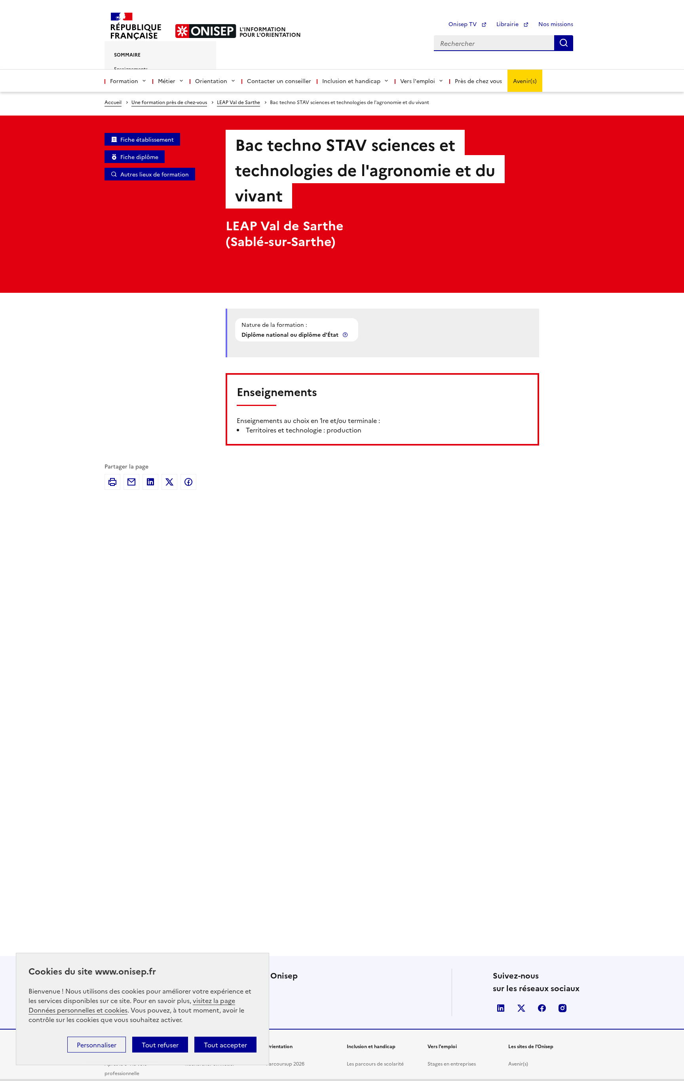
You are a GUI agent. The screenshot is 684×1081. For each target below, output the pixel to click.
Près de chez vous (478, 81)
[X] (169, 482)
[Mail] (131, 482)
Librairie (508, 24)
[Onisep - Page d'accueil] (205, 31)
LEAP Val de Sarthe (238, 102)
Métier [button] (166, 81)
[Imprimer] (112, 482)
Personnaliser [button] (96, 1044)
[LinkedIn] (150, 482)
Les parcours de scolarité (375, 1063)
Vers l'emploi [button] (417, 81)
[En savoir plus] (346, 334)
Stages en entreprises (452, 1063)
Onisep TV (463, 24)
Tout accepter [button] (225, 1044)
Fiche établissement (147, 139)
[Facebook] (188, 482)
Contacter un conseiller (279, 81)
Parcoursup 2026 (285, 1063)
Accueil (113, 102)
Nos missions (555, 24)
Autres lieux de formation (154, 174)
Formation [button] (124, 81)
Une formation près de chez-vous (169, 102)
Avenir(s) (525, 81)
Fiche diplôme (139, 157)
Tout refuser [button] (160, 1044)
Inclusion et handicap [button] (351, 81)
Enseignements (131, 68)
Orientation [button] (211, 81)
